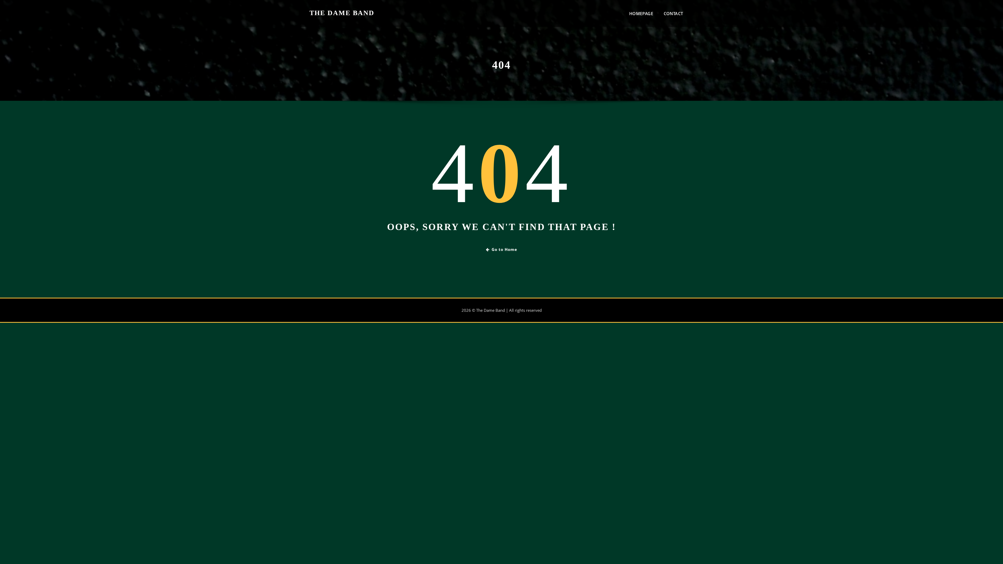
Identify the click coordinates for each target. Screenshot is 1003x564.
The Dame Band (342, 13)
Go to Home (504, 249)
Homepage (641, 13)
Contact (673, 13)
